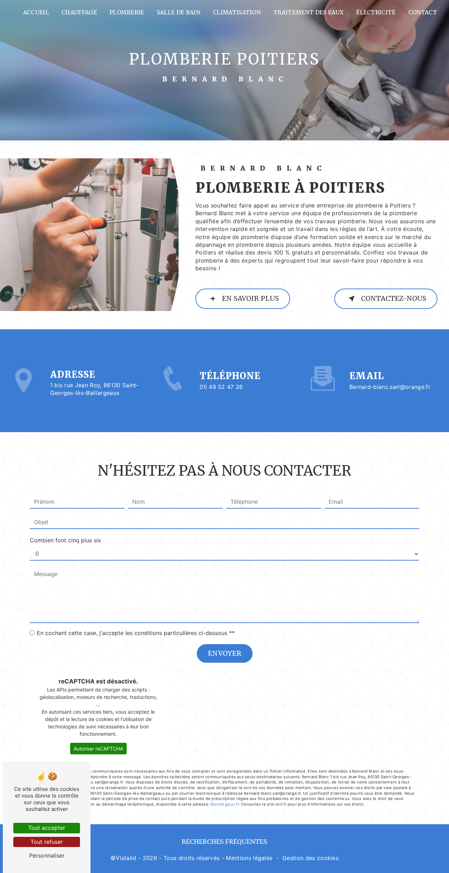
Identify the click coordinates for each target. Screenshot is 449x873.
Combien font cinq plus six (65, 540)
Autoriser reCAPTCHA (98, 749)
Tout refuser (47, 841)
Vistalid (126, 857)
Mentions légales (249, 857)
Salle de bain (178, 12)
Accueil (36, 12)
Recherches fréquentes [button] (224, 842)
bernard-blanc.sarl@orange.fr (389, 386)
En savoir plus (250, 298)
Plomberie (126, 12)
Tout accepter (46, 827)
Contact (422, 12)
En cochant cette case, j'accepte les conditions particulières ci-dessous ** (136, 632)
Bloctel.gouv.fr (224, 804)
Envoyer (224, 653)
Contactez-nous (393, 298)
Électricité (376, 12)
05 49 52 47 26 (221, 386)
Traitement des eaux (308, 12)
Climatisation (237, 12)
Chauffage (79, 12)
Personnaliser (47, 855)
